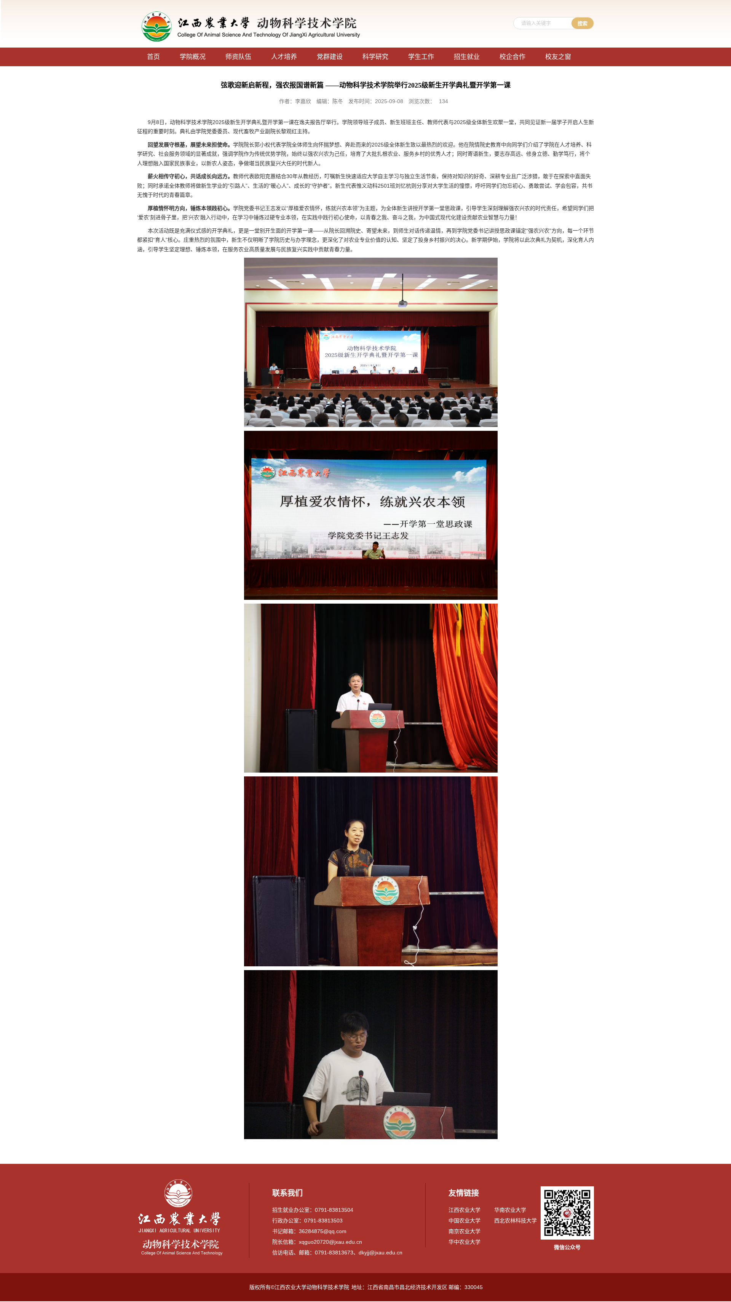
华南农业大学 (510, 1210)
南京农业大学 (464, 1231)
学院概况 (193, 57)
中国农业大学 (464, 1221)
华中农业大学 (464, 1242)
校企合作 (512, 57)
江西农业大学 (464, 1210)
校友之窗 (558, 57)
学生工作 (421, 57)
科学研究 (375, 57)
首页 (153, 57)
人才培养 (284, 57)
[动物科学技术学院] (251, 12)
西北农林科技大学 (515, 1221)
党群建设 (330, 57)
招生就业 (467, 57)
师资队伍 (238, 57)
